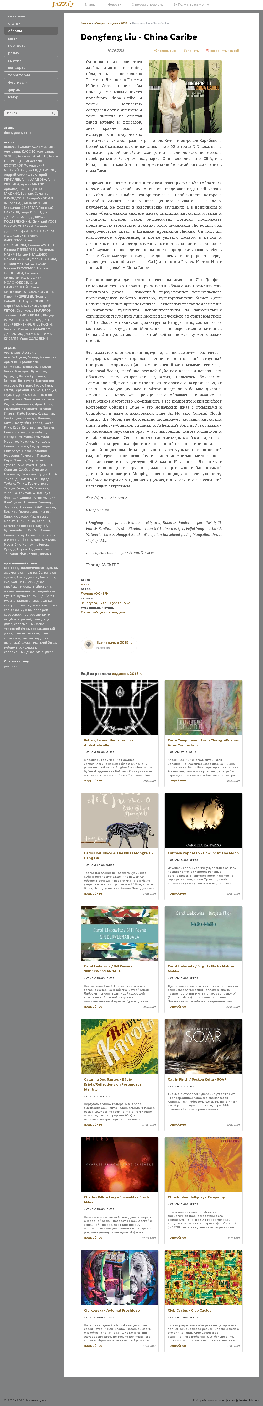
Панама (43, 455)
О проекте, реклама (148, 4)
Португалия (37, 460)
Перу (8, 460)
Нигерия (21, 446)
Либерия (25, 540)
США (53, 474)
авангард (11, 568)
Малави (51, 540)
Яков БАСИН (42, 324)
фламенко (12, 638)
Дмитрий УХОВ (44, 222)
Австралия (12, 353)
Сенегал (10, 470)
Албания (43, 521)
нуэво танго (26, 596)
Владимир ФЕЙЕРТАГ (20, 208)
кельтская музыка (18, 610)
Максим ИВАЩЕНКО (32, 254)
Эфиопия (26, 507)
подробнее (93, 780)
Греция (50, 390)
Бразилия (38, 371)
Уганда (22, 488)
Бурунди (10, 376)
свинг (37, 619)
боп (14, 582)
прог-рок (40, 610)
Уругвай (25, 493)
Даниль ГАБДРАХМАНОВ (23, 334)
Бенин (8, 371)
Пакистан (27, 455)
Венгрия (10, 381)
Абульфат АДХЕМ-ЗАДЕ (34, 147)
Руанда (9, 549)
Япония (45, 554)
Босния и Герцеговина (21, 512)
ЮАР (38, 507)
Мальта (10, 521)
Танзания (11, 554)
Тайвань (25, 479)
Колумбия (23, 423)
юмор (13, 97)
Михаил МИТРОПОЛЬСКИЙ (25, 264)
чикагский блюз (43, 643)
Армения (11, 362)
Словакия (11, 474)
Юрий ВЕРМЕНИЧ (17, 324)
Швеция (30, 502)
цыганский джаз (17, 643)
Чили (51, 498)
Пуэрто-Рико (14, 465)
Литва (20, 432)
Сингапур (39, 470)
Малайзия (31, 437)
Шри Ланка (26, 521)
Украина (10, 493)
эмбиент (10, 647)
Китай (9, 423)
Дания (21, 395)
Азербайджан (15, 357)
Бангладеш (13, 367)
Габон (38, 385)
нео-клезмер (26, 591)
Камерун (29, 418)
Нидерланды (40, 446)
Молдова (42, 442)
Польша (20, 460)
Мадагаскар (39, 516)
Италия (9, 413)
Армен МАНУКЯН (34, 184)
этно (27, 133)
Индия (9, 404)
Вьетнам (25, 385)
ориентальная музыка (34, 601)
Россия (31, 465)
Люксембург (36, 432)
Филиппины (29, 554)
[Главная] (64, 4)
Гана (48, 385)
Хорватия (27, 498)
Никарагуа (12, 451)
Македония (13, 437)
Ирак (39, 404)
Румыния (45, 465)
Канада (44, 418)
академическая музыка (38, 568)
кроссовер (12, 615)
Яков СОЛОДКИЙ (34, 339)
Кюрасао (21, 516)
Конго (43, 535)
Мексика (26, 442)
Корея (37, 423)
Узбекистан (39, 488)
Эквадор (45, 502)
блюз (8, 133)
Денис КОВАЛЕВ (16, 217)
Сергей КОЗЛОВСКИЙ (21, 306)
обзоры (99, 23)
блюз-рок (47, 577)
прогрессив (31, 615)
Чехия (41, 498)
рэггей (26, 619)
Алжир (33, 357)
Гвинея (46, 530)
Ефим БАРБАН (30, 231)
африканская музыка (20, 573)
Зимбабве (32, 399)
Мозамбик (12, 544)
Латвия (48, 427)
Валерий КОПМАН (40, 198)
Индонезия (24, 404)
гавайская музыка (18, 586)
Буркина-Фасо (15, 530)
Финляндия (41, 493)
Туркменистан (39, 484)
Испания (45, 409)
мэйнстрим (42, 586)
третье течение (26, 633)
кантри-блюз (14, 605)
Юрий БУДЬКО (37, 320)
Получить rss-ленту (193, 4)
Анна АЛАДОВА (34, 180)
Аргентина (48, 357)
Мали (45, 437)
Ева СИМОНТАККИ (18, 226)
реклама (10, 666)
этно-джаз (44, 652)
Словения (28, 474)
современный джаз (19, 652)
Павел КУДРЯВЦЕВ (18, 296)
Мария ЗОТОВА (44, 259)
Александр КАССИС (19, 151)
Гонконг (37, 390)
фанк (45, 633)
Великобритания (32, 376)
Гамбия (33, 530)
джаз (18, 133)
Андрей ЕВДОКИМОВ (37, 170)
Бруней (41, 526)
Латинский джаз (31, 582)
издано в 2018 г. (118, 23)
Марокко (11, 442)
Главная (91, 4)
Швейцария (13, 502)
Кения (45, 512)
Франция (11, 498)
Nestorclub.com (249, 1400)
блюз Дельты (27, 577)
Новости (114, 4)
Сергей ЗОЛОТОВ (37, 301)
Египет (31, 535)
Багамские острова (19, 526)
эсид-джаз (27, 647)
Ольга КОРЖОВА (40, 292)
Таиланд (10, 479)
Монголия (29, 544)
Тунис (21, 484)
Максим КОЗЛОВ (17, 259)
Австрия (28, 353)
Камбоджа (12, 418)
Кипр (8, 516)
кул (6, 582)
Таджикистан (39, 549)
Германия (22, 390)
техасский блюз (16, 629)
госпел (9, 591)
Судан (42, 474)
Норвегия (11, 455)
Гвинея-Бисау (14, 535)
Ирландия (12, 409)
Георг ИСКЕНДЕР (34, 212)
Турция (10, 488)
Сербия (24, 470)
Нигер (43, 544)
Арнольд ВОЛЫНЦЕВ (20, 189)
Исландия (29, 409)
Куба (16, 427)
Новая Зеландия (35, 451)
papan (9, 147)
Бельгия (46, 367)
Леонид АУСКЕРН (42, 245)
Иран (48, 404)
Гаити (8, 390)
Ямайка (49, 507)
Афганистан (28, 362)
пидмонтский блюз (41, 605)
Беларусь (30, 367)
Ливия (38, 540)
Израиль (48, 399)
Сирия (22, 549)
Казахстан (46, 413)
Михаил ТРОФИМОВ (20, 268)
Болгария (22, 371)
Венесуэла (26, 381)
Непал (9, 446)
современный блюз (29, 624)
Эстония (10, 507)
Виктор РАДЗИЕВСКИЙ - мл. (26, 203)
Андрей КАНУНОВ (18, 175)
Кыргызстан (31, 427)
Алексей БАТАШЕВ (32, 156)
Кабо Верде (26, 413)
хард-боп (42, 638)
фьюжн (27, 638)
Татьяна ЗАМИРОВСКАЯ (22, 315)
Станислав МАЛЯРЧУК (33, 311)
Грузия (9, 395)
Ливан (9, 432)
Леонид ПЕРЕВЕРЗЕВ (20, 250)
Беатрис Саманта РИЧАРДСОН (28, 329)
